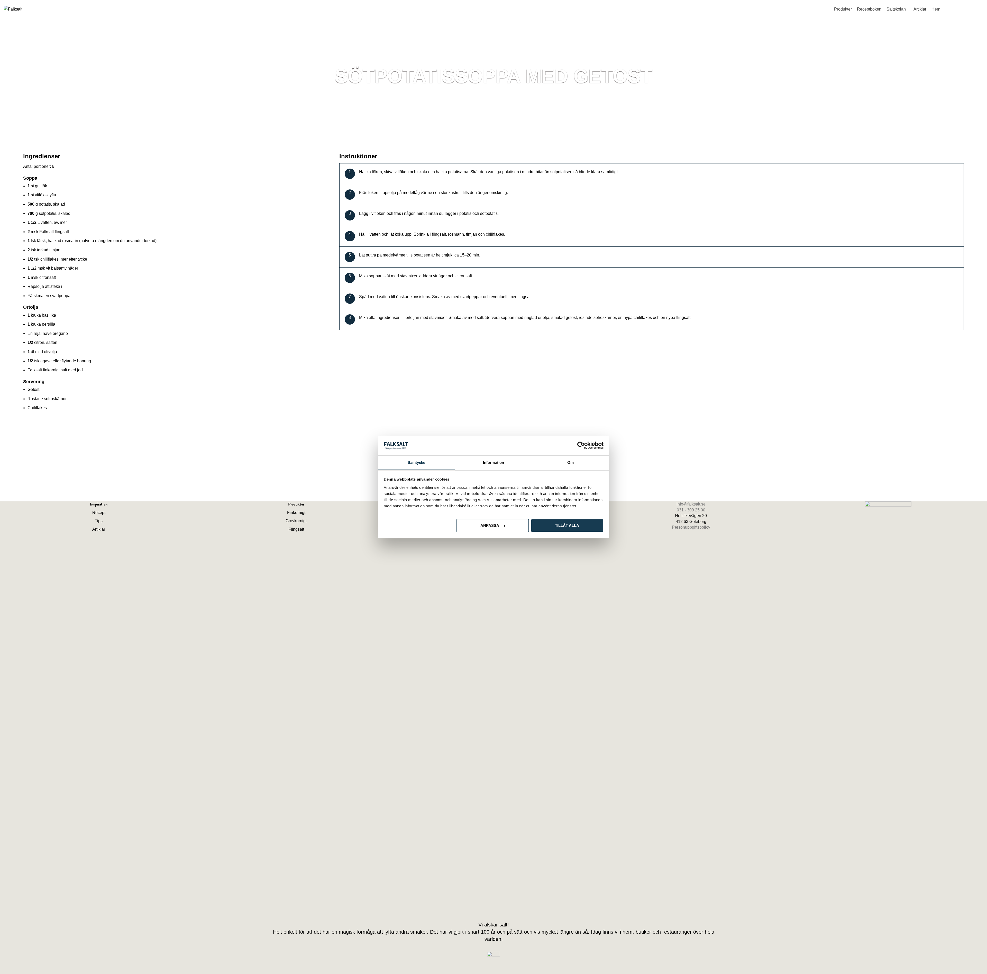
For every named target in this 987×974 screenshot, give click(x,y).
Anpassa (489, 525)
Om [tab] (570, 462)
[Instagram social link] (498, 909)
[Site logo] (13, 9)
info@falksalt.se (971, 2)
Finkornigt (296, 512)
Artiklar (98, 529)
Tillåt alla (567, 525)
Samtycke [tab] (416, 462)
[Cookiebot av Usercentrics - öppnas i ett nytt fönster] (581, 445)
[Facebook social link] (489, 909)
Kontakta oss (964, 8)
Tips (99, 521)
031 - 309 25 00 (691, 510)
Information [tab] (493, 462)
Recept (98, 512)
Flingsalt (296, 529)
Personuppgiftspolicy (691, 527)
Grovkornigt (296, 521)
